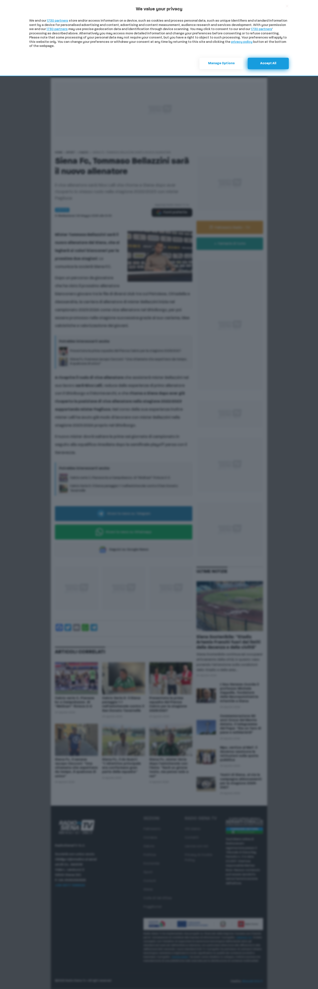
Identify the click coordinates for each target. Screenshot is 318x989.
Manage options (221, 63)
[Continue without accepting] (287, 6)
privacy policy (241, 42)
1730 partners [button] (57, 20)
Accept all (268, 63)
